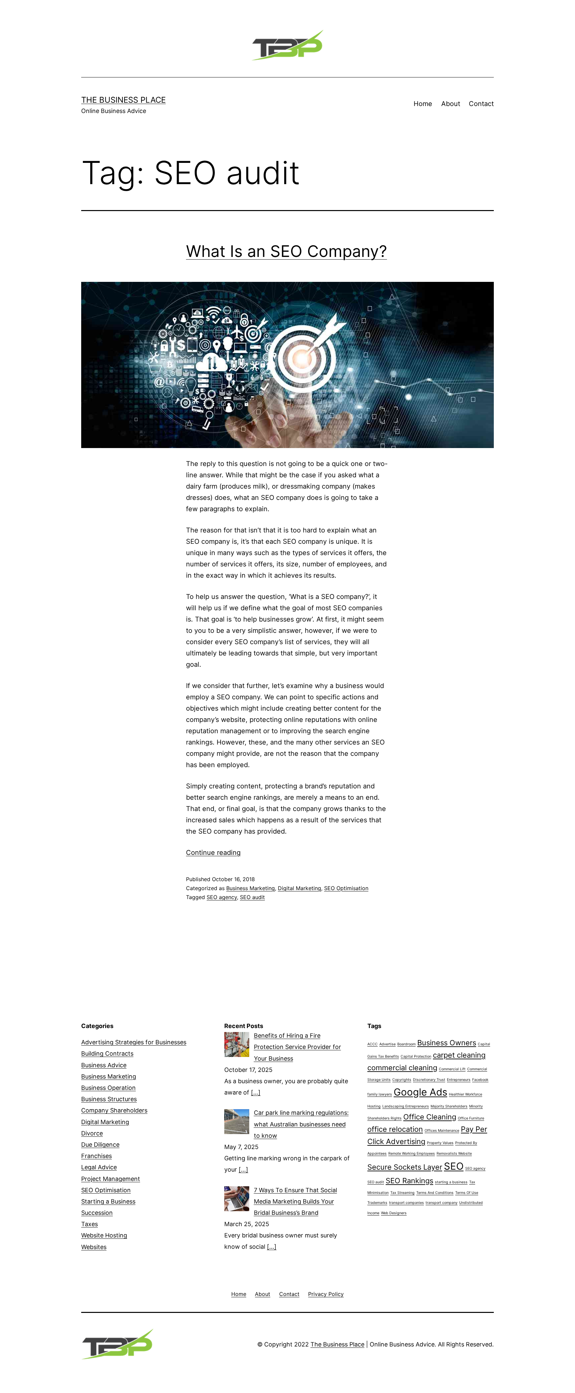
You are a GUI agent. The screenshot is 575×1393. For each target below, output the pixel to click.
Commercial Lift (452, 1069)
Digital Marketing (299, 888)
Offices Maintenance (442, 1130)
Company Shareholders (114, 1110)
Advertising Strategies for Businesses (133, 1042)
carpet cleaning (459, 1055)
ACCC (372, 1044)
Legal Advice (99, 1167)
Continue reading (213, 853)
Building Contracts (107, 1053)
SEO (454, 1166)
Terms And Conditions (435, 1193)
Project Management (110, 1178)
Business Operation (108, 1087)
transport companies (406, 1203)
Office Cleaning (429, 1116)
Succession (97, 1212)
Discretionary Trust (429, 1080)
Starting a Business (108, 1201)
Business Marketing (250, 888)
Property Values (440, 1143)
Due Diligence (100, 1144)
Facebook (480, 1080)
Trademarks (377, 1203)
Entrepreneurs (459, 1080)
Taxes (89, 1223)
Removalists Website (454, 1153)
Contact (481, 104)
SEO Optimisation (346, 888)
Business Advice (103, 1065)
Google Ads (420, 1092)
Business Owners (446, 1042)
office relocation (395, 1129)
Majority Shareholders (449, 1106)
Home (423, 104)
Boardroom (406, 1044)
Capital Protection (416, 1056)
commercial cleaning (402, 1067)
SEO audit (252, 897)
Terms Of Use (466, 1193)
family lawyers (379, 1094)
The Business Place (123, 100)
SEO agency (222, 897)
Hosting (374, 1106)
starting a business (451, 1182)
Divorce (92, 1133)
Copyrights (401, 1080)
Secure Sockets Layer (404, 1167)
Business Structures (109, 1099)
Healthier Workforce (465, 1094)
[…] (256, 1092)
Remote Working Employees (411, 1153)
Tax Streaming (402, 1193)
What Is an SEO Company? (286, 251)
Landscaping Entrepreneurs (405, 1106)
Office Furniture (471, 1118)
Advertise (387, 1044)
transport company (442, 1203)
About (450, 104)
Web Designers (394, 1213)
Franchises (96, 1155)
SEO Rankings (409, 1180)
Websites (93, 1246)
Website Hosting (104, 1235)
